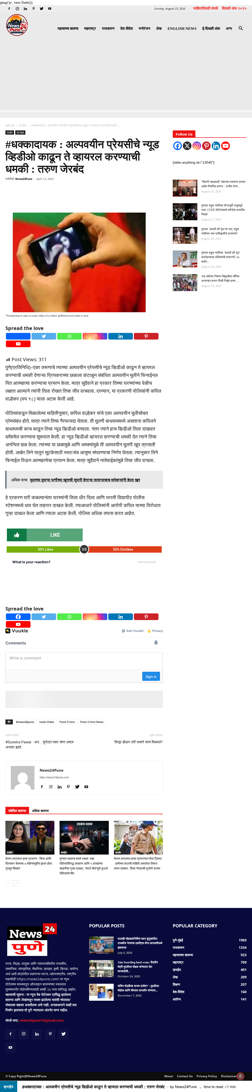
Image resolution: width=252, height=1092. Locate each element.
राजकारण (108, 29)
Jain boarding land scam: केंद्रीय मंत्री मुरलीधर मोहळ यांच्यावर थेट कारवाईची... (138, 967)
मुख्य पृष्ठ (10, 125)
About (168, 1076)
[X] (187, 145)
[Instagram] (17, 8)
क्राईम (22, 125)
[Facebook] (9, 8)
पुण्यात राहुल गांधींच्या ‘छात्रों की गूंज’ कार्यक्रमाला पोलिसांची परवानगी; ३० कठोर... (220, 257)
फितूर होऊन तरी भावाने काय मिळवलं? (138, 742)
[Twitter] (41, 8)
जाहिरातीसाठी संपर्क (205, 8)
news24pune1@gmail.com (41, 1020)
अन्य (229, 29)
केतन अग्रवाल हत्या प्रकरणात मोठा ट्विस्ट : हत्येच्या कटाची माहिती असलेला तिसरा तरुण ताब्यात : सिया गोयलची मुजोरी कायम (138, 863)
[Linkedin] (25, 8)
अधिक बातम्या (40, 810)
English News (182, 29)
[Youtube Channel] (225, 145)
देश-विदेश (126, 29)
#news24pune (25, 722)
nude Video (46, 722)
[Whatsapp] (69, 336)
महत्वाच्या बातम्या (68, 29)
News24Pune (23, 179)
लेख (159, 29)
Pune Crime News (91, 722)
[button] (241, 29)
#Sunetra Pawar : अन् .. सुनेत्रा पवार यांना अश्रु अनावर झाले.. (39, 744)
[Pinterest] (33, 8)
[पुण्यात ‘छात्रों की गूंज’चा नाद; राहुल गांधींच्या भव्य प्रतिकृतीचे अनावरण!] (185, 235)
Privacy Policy (207, 1076)
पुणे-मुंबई (20, 132)
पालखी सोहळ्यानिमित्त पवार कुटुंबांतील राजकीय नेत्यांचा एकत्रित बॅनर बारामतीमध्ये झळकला (140, 943)
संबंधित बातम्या (17, 810)
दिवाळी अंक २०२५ (234, 8)
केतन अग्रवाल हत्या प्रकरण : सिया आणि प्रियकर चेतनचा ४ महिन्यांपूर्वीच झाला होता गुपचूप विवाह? (28, 863)
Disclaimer (229, 1076)
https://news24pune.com (54, 777)
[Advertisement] (126, 75)
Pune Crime (67, 722)
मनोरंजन (144, 29)
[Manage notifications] (240, 1076)
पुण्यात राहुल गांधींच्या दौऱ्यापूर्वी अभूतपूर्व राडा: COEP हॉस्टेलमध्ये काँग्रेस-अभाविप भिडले (223, 210)
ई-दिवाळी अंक (211, 29)
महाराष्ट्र (90, 29)
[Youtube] (49, 8)
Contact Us (185, 1076)
